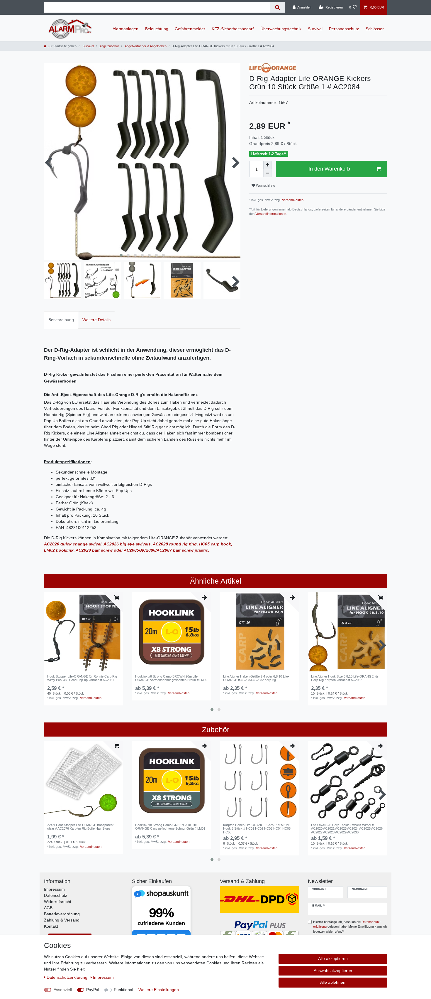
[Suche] (277, 7)
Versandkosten (292, 200)
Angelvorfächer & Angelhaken (145, 46)
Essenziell (62, 989)
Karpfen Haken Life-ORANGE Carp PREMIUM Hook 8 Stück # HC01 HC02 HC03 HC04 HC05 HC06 (257, 828)
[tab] (61, 319)
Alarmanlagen (125, 28)
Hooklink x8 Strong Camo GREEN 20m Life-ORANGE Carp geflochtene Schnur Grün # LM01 (170, 826)
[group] (83, 631)
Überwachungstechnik (280, 28)
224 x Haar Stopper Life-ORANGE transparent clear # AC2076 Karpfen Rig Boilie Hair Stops (80, 826)
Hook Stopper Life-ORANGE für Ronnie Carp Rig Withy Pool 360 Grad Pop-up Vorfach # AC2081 (82, 678)
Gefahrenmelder (190, 28)
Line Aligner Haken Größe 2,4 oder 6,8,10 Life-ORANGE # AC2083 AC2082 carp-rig (256, 678)
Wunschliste (265, 185)
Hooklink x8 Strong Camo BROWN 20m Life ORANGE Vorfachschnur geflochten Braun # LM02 (171, 678)
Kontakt (51, 926)
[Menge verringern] (267, 173)
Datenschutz (55, 895)
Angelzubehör (109, 46)
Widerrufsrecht (57, 901)
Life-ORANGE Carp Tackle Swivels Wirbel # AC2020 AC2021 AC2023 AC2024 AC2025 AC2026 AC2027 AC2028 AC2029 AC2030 (347, 828)
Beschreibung (61, 319)
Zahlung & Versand (61, 920)
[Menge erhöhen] (267, 165)
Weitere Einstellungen (158, 989)
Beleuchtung (156, 28)
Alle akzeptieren (333, 958)
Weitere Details (96, 319)
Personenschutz (344, 28)
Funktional (123, 989)
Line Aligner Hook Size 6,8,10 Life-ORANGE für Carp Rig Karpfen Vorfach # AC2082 (344, 678)
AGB (48, 907)
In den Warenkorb (329, 169)
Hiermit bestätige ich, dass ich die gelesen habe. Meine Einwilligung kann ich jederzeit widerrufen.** (350, 927)
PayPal (92, 989)
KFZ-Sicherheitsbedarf (233, 28)
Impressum (54, 889)
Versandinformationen (270, 213)
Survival (315, 28)
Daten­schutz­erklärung (68, 977)
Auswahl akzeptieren (333, 970)
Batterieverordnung (62, 914)
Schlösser (375, 28)
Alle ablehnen (332, 982)
